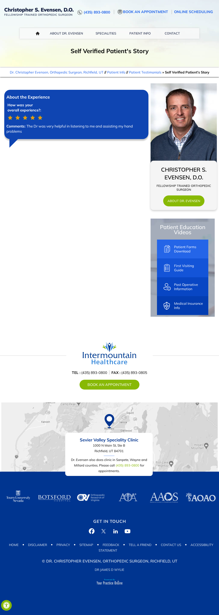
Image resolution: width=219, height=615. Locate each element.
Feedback (111, 545)
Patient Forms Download (185, 249)
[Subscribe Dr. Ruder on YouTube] (127, 531)
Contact (172, 33)
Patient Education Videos (182, 230)
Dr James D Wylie (109, 570)
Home (37, 33)
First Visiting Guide (184, 268)
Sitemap (86, 545)
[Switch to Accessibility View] (6, 605)
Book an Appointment (145, 11)
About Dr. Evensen (66, 33)
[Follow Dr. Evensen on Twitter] (103, 531)
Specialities (106, 33)
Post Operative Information (186, 286)
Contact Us (171, 545)
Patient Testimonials (145, 72)
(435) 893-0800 (97, 12)
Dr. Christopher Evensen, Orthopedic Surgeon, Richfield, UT (57, 72)
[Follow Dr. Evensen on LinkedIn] (115, 531)
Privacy (63, 545)
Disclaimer (37, 545)
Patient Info (140, 33)
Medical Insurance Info (188, 305)
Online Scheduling (193, 11)
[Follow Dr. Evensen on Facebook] (91, 531)
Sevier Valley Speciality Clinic (109, 439)
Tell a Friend (140, 545)
